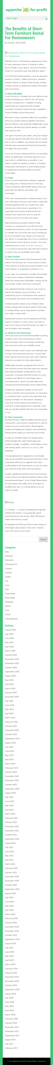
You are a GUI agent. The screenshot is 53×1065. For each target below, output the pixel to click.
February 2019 (11, 969)
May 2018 (9, 1006)
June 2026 (9, 638)
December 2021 (12, 826)
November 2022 (12, 780)
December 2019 (12, 927)
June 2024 (9, 705)
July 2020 (9, 897)
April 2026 (9, 647)
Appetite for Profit (15, 524)
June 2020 (9, 902)
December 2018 (12, 977)
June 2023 (9, 751)
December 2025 (12, 659)
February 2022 (11, 818)
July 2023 (9, 747)
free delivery (34, 447)
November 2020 (12, 881)
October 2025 (11, 667)
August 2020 (10, 893)
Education (9, 560)
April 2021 (9, 860)
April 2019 (9, 960)
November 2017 (12, 1031)
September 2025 (12, 672)
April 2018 (9, 1010)
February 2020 (11, 918)
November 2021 (12, 831)
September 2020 (12, 889)
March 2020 (10, 914)
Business (9, 556)
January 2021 (11, 872)
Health (8, 577)
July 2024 (9, 701)
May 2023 (9, 755)
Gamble (8, 573)
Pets (7, 589)
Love (7, 585)
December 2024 (12, 697)
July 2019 (9, 948)
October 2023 (11, 734)
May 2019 (9, 956)
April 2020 (9, 910)
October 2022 (11, 785)
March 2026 (10, 651)
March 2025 (10, 688)
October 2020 (11, 885)
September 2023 (12, 738)
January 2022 (11, 822)
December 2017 (12, 1027)
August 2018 (10, 994)
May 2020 (9, 906)
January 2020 (11, 922)
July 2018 (9, 998)
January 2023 (11, 772)
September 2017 (12, 1035)
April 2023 (9, 759)
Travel (7, 614)
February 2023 (11, 768)
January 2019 (11, 973)
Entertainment (11, 564)
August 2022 (10, 793)
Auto (7, 552)
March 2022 (10, 814)
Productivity (10, 593)
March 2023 (10, 764)
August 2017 (10, 1040)
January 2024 (11, 726)
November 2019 (12, 931)
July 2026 (9, 634)
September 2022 (12, 789)
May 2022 (9, 805)
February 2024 (11, 722)
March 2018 (10, 1015)
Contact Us (42, 1061)
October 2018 (11, 985)
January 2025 (11, 692)
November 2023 (12, 730)
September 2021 (12, 839)
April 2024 (9, 713)
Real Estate (21, 43)
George (11, 43)
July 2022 (9, 797)
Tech (7, 610)
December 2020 (12, 876)
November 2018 (12, 981)
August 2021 (10, 843)
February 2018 (11, 1019)
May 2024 (9, 709)
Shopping (9, 602)
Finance (8, 568)
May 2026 (9, 642)
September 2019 (12, 939)
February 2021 (11, 868)
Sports (8, 606)
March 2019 (10, 964)
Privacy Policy (31, 1061)
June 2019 (9, 952)
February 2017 (11, 1048)
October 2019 (11, 935)
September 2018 (12, 989)
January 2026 (11, 655)
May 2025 (9, 680)
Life (6, 581)
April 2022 (9, 810)
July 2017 (9, 1044)
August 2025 (10, 676)
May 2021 (9, 856)
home (41, 269)
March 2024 (10, 718)
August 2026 (10, 630)
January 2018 (11, 1023)
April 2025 (9, 684)
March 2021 (10, 864)
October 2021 (11, 835)
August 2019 (10, 943)
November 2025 (12, 663)
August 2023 (10, 743)
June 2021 (9, 851)
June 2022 (9, 801)
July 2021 (9, 847)
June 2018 (9, 1002)
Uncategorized (11, 619)
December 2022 (12, 776)
